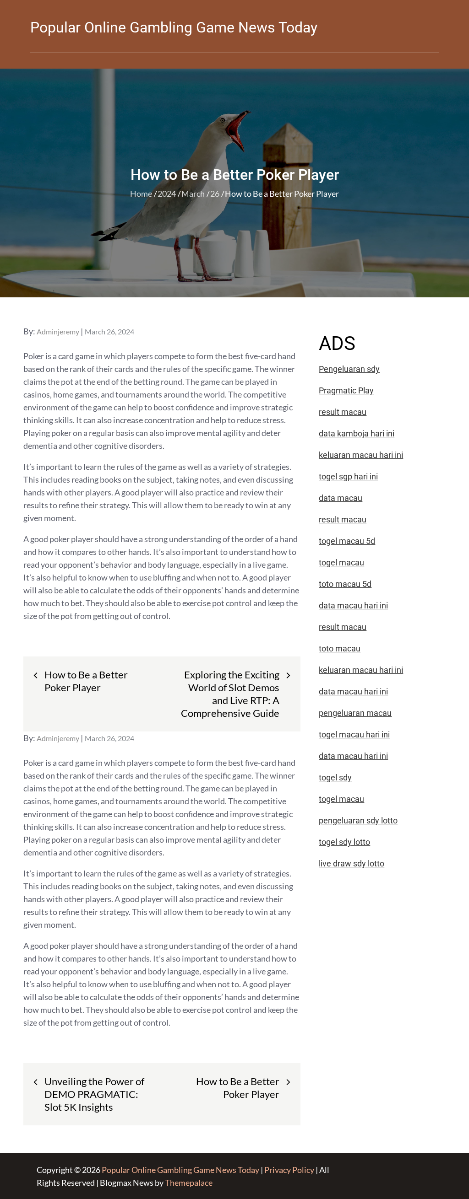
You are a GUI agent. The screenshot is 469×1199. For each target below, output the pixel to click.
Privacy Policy (289, 1170)
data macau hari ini (353, 756)
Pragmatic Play (346, 390)
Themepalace (189, 1182)
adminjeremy (58, 331)
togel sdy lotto (344, 842)
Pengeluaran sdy (349, 369)
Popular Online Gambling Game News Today (173, 27)
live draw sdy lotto (351, 863)
